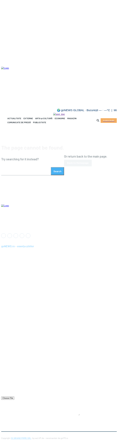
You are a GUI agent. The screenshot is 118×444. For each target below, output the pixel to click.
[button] (98, 120)
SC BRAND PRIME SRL (21, 438)
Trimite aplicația (39, 420)
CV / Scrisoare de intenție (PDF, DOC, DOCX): (23, 395)
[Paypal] (16, 235)
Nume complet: (8, 368)
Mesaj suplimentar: (10, 403)
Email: (4, 377)
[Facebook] (3, 235)
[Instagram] (9, 235)
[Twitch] (22, 235)
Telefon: (5, 386)
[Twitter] (28, 235)
